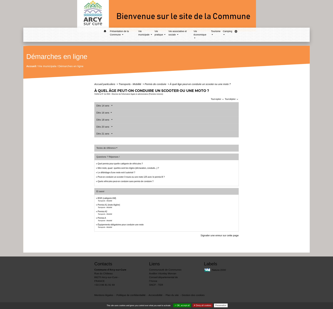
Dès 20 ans (103, 126)
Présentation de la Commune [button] (119, 33)
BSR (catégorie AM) (107, 198)
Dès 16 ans (103, 112)
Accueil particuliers (105, 84)
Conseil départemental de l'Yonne (163, 279)
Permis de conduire (156, 84)
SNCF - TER (156, 284)
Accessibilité (155, 295)
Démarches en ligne (70, 66)
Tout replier (217, 99)
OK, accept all (183, 305)
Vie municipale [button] (144, 33)
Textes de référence (106, 148)
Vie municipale (47, 66)
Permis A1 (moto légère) (109, 205)
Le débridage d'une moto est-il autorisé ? (116, 172)
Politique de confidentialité (131, 295)
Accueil (31, 66)
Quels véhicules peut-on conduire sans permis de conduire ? (125, 181)
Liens (154, 263)
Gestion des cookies (193, 295)
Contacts (103, 263)
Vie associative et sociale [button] (177, 33)
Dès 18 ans (103, 119)
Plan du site (172, 295)
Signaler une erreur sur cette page (220, 235)
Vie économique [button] (200, 33)
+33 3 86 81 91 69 (104, 284)
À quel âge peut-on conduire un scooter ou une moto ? (200, 84)
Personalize (220, 305)
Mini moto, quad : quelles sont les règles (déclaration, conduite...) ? (128, 168)
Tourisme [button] (215, 31)
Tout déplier (232, 99)
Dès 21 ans (103, 133)
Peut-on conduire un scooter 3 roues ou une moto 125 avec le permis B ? (131, 177)
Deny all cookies (203, 305)
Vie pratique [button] (159, 33)
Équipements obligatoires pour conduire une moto (121, 225)
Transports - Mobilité (130, 84)
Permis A (102, 218)
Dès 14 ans (103, 105)
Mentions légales (103, 295)
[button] (105, 32)
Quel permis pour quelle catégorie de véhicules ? (120, 164)
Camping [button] (227, 31)
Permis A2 (102, 211)
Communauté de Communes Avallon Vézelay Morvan (165, 271)
